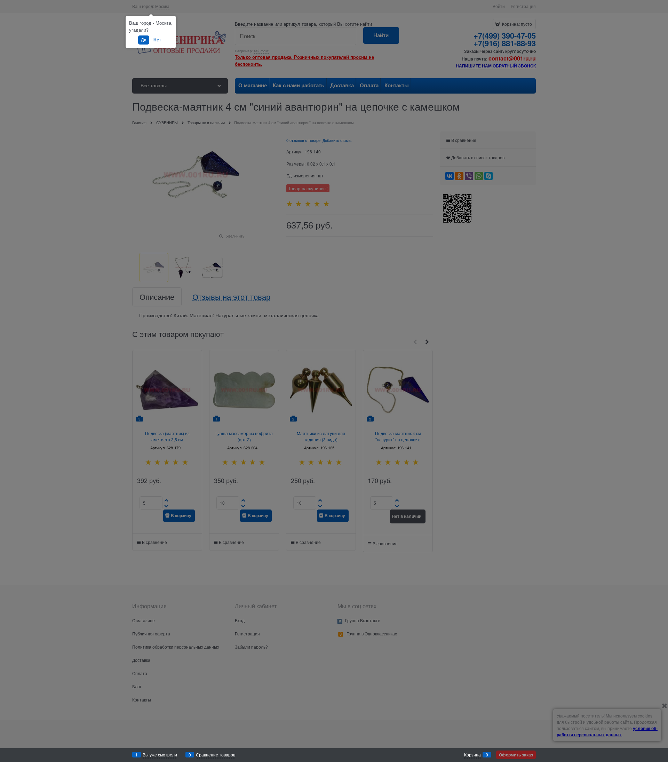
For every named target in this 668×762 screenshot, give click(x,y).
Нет (157, 40)
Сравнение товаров (215, 754)
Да (143, 40)
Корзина (472, 754)
